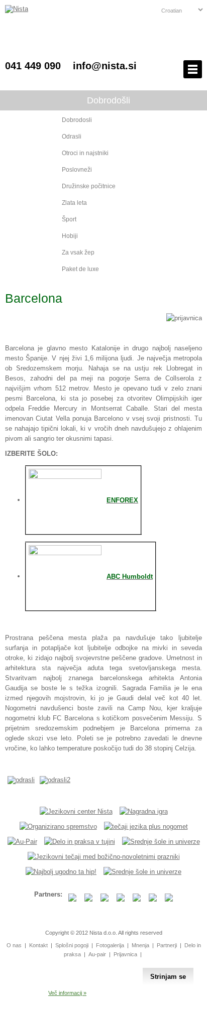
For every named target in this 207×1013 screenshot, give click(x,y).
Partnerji (167, 945)
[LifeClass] (61, 871)
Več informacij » (67, 993)
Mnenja (140, 945)
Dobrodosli (77, 119)
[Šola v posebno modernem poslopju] (65, 553)
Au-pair (97, 954)
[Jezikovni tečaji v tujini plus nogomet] (146, 826)
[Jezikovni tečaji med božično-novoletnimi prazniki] (104, 856)
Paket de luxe (80, 269)
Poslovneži (77, 169)
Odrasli (71, 136)
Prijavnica (125, 954)
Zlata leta (74, 202)
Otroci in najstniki (85, 153)
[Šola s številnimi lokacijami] (65, 476)
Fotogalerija (110, 945)
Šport (69, 219)
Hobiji (70, 235)
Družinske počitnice (89, 186)
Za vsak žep (78, 252)
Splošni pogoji (71, 945)
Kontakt (38, 945)
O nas (14, 945)
